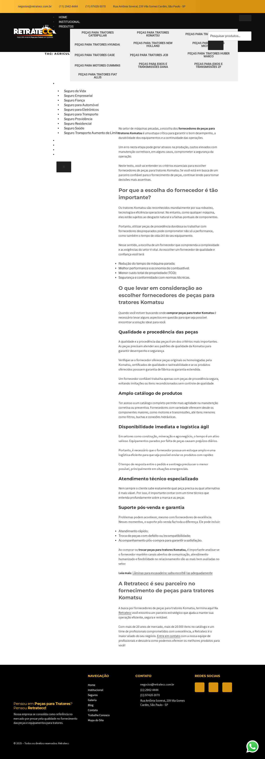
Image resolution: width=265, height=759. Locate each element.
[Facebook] (224, 6)
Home (91, 685)
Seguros (65, 83)
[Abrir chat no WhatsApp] (252, 746)
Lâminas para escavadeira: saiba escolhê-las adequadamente (172, 573)
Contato (93, 710)
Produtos (66, 26)
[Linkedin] (246, 6)
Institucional (95, 690)
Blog (91, 705)
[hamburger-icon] (245, 18)
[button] (211, 27)
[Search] (215, 45)
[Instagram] (235, 6)
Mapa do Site (96, 720)
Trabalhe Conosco (73, 154)
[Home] (35, 37)
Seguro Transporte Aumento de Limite (91, 133)
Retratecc (125, 613)
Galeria (92, 700)
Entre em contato (168, 636)
